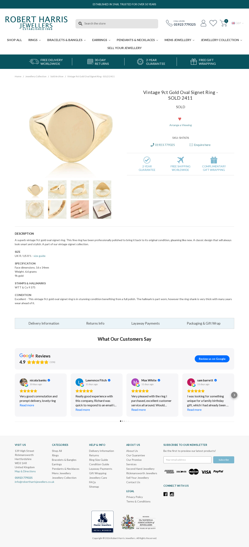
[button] (156, 29)
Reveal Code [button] (125, 76)
